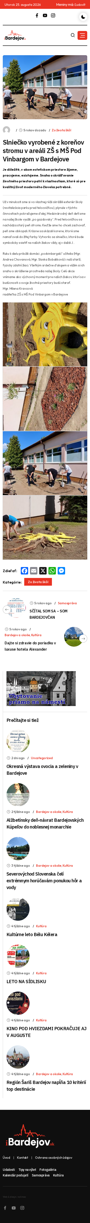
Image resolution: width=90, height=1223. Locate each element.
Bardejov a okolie (17, 635)
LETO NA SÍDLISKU (26, 981)
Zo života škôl (61, 130)
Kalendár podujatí (15, 1175)
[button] (82, 35)
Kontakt (22, 1158)
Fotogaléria (47, 1170)
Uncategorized (42, 758)
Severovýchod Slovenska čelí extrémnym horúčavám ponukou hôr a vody (44, 880)
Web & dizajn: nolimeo (14, 1196)
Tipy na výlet (27, 1170)
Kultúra (36, 635)
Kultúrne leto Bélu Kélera (31, 934)
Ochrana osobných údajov (53, 1158)
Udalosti (9, 1170)
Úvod (6, 1158)
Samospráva (67, 603)
